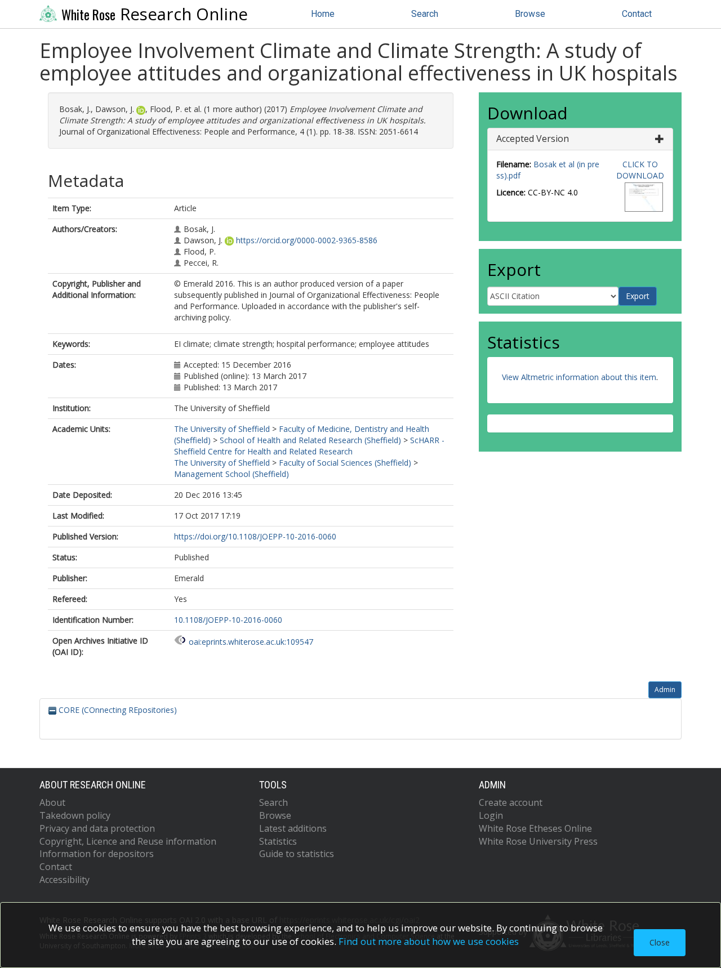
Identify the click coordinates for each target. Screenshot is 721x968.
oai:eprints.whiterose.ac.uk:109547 (251, 641)
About (52, 802)
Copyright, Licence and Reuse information (127, 841)
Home (323, 13)
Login (491, 815)
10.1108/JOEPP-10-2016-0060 (228, 619)
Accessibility (64, 879)
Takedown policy (74, 815)
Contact (637, 13)
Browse (530, 13)
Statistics (278, 841)
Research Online (154, 14)
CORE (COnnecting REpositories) (116, 709)
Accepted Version (532, 138)
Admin (665, 689)
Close (659, 942)
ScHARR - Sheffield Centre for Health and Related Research (309, 446)
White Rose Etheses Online (535, 828)
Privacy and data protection (97, 828)
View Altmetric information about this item (579, 377)
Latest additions (293, 828)
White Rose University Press (538, 841)
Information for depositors (96, 853)
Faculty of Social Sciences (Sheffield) (345, 462)
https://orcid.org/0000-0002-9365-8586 (306, 240)
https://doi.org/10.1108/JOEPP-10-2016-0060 (255, 536)
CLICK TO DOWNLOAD (640, 170)
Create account (510, 802)
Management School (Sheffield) (231, 474)
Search (424, 13)
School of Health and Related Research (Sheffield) (310, 440)
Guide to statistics (296, 853)
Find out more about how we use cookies (429, 941)
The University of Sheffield (222, 428)
